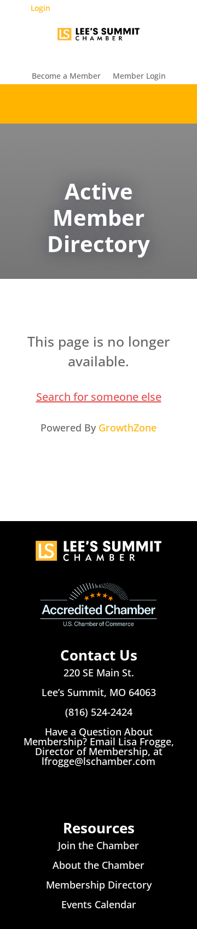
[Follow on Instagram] (98, 791)
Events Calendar (98, 904)
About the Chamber (98, 865)
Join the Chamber (98, 845)
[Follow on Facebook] (76, 791)
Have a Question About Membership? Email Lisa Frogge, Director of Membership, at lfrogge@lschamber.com (99, 746)
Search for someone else (98, 396)
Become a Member (66, 76)
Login (40, 8)
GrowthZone (128, 427)
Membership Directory (99, 884)
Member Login (139, 76)
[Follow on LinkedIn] (120, 791)
